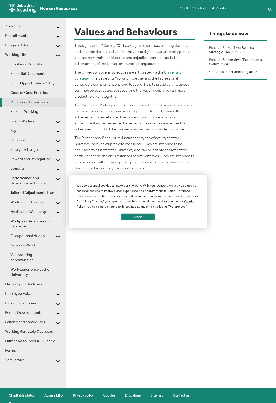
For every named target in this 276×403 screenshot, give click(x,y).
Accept (137, 216)
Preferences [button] (177, 206)
